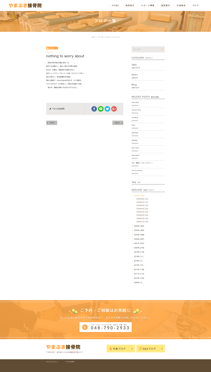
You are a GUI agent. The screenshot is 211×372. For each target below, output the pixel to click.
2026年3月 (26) (142, 215)
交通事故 (181, 5)
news (135, 76)
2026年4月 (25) (142, 212)
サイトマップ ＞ (52, 362)
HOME (115, 5)
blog (135, 86)
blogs (51, 48)
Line (101, 109)
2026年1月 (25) (142, 221)
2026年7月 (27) (142, 202)
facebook (94, 109)
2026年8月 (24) (142, 199)
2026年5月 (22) (142, 208)
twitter (107, 109)
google (114, 109)
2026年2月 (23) (142, 218)
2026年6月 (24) (142, 205)
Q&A (136, 66)
